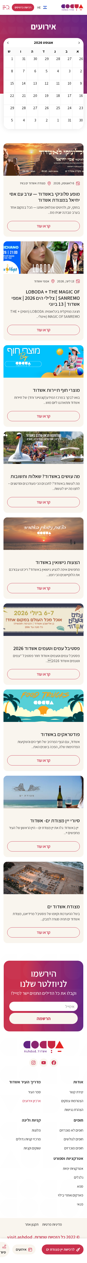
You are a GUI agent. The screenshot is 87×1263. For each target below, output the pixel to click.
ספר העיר (34, 1092)
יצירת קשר (76, 1092)
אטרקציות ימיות (73, 1168)
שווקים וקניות (32, 1148)
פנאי (80, 1204)
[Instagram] (33, 1063)
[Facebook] (54, 1063)
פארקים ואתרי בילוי (70, 1195)
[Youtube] (43, 1063)
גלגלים (78, 1177)
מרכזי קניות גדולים (28, 1139)
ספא (80, 1186)
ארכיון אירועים (32, 1100)
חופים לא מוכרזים (71, 1130)
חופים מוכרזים (73, 1148)
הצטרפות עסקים (72, 1100)
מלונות (36, 1130)
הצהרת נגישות (73, 1109)
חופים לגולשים (73, 1139)
